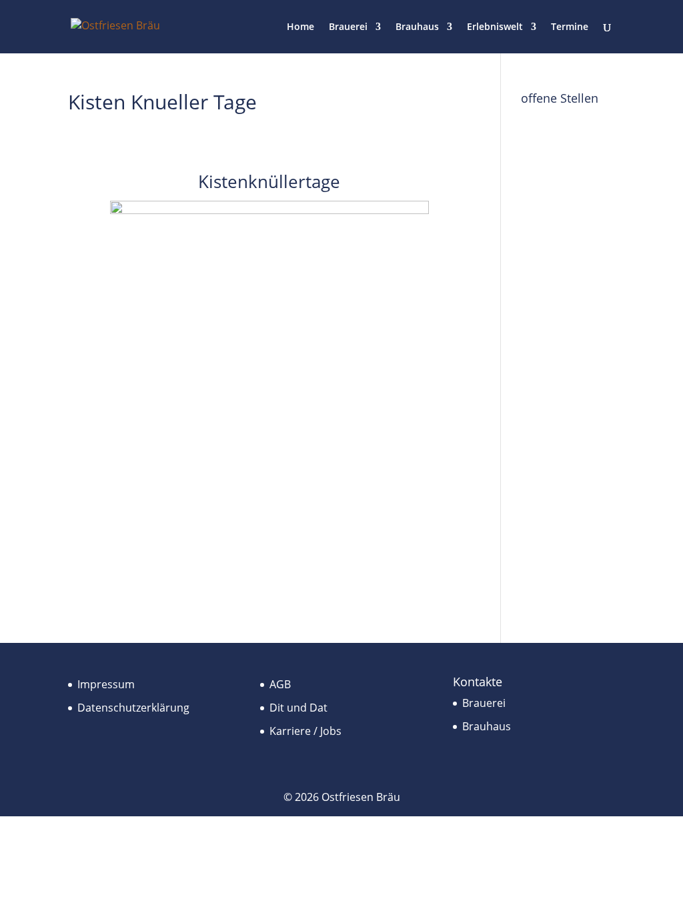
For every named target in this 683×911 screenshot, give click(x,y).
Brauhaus (417, 27)
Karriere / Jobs (305, 731)
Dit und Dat (298, 707)
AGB (280, 684)
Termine (569, 27)
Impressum (106, 684)
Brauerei (348, 27)
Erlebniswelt (495, 27)
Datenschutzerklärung (133, 707)
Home (300, 27)
